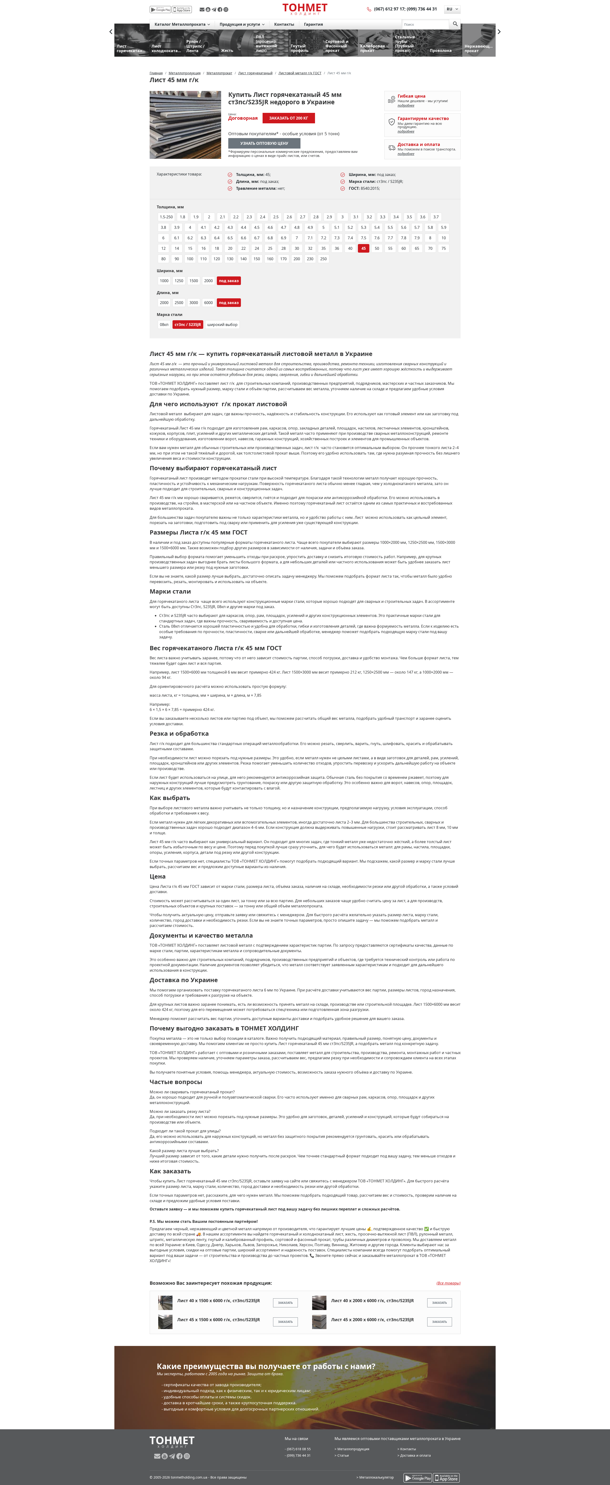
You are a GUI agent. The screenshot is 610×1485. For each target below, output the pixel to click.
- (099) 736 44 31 (298, 1455)
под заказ (229, 280)
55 (390, 248)
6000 (208, 302)
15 (190, 248)
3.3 (382, 217)
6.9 (283, 237)
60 (404, 248)
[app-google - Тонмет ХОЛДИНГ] (160, 9)
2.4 (262, 217)
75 (444, 248)
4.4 (243, 227)
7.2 (323, 237)
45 (363, 248)
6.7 (256, 237)
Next (499, 31)
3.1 (356, 217)
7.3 (337, 237)
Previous (110, 31)
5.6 (403, 227)
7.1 (310, 237)
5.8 (430, 227)
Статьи (343, 1455)
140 (243, 258)
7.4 (350, 237)
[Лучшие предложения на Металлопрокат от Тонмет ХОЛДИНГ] (305, 9)
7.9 (417, 237)
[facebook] (221, 9)
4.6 (270, 227)
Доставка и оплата (415, 1455)
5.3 (363, 227)
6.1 (176, 237)
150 (257, 258)
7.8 (403, 237)
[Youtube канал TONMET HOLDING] (209, 9)
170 (283, 258)
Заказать (285, 1303)
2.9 (329, 217)
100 (190, 258)
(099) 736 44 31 (422, 9)
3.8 (163, 227)
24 (257, 248)
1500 (193, 280)
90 (177, 258)
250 (323, 258)
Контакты (284, 24)
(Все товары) (449, 1283)
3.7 (436, 217)
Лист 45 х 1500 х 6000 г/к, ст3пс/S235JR (218, 1319)
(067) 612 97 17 (389, 9)
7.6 (377, 237)
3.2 (369, 217)
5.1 (337, 227)
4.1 (203, 227)
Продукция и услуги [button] (240, 24)
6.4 (216, 237)
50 (377, 248)
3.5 (409, 217)
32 (310, 248)
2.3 (249, 217)
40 (350, 248)
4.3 (230, 227)
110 (203, 258)
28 (283, 248)
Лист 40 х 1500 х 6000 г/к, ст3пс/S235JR (218, 1300)
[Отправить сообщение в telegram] (215, 9)
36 (337, 248)
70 (430, 248)
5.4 (377, 227)
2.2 (236, 217)
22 (243, 248)
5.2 (350, 227)
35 (323, 248)
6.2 (190, 237)
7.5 (363, 237)
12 (163, 248)
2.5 (276, 217)
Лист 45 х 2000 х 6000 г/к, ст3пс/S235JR (372, 1319)
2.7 (302, 217)
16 (203, 248)
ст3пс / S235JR (188, 324)
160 (270, 258)
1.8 (182, 217)
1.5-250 (166, 217)
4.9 (310, 227)
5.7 (417, 227)
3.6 (422, 217)
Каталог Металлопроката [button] (181, 24)
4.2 (216, 227)
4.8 (297, 227)
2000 (208, 280)
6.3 (203, 237)
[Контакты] (369, 9)
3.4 (396, 217)
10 (444, 237)
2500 (179, 302)
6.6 (243, 237)
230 (310, 258)
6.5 (230, 237)
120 (217, 258)
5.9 (443, 227)
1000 (164, 280)
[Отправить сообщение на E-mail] (203, 9)
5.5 (390, 227)
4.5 (256, 227)
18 (217, 248)
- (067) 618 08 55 (298, 1449)
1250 (179, 280)
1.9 (195, 217)
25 (270, 248)
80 (163, 258)
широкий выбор (222, 324)
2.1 (222, 217)
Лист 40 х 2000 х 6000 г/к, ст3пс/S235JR (372, 1300)
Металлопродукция (353, 1449)
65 (417, 248)
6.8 (270, 237)
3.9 (176, 227)
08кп (164, 324)
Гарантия (313, 24)
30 (297, 248)
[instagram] (226, 9)
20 (230, 248)
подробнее (406, 105)
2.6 (289, 217)
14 (177, 248)
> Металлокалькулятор (375, 1477)
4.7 (283, 227)
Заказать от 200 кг (288, 118)
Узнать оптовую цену (264, 143)
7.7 (390, 237)
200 (297, 258)
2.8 (316, 217)
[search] (455, 24)
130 (230, 258)
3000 (193, 302)
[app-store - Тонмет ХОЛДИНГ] (182, 9)
